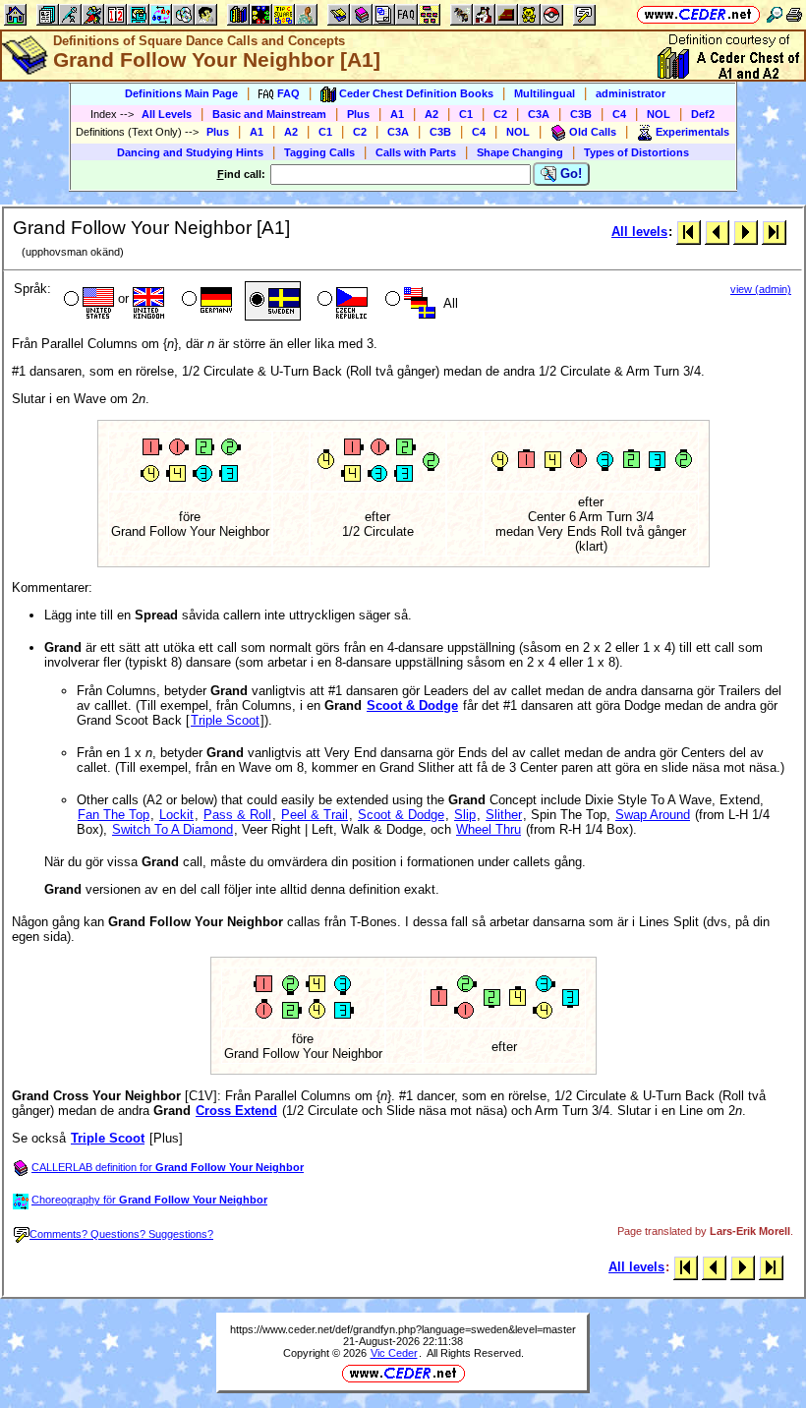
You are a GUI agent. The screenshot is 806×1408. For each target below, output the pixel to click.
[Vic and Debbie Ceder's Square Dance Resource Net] (698, 14)
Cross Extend (236, 1110)
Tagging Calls (319, 152)
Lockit (176, 814)
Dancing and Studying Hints (190, 152)
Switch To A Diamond (172, 829)
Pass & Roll (237, 814)
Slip (465, 814)
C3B (581, 114)
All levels (639, 231)
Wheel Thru (488, 829)
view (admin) (760, 289)
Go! (569, 173)
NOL (658, 114)
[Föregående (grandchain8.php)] (717, 231)
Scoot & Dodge (412, 705)
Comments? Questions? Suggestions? (121, 1234)
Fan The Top (113, 814)
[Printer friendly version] (794, 14)
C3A (538, 114)
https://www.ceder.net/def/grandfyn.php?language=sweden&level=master (403, 1329)
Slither (504, 814)
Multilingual (544, 93)
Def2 (703, 114)
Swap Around (652, 814)
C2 (500, 114)
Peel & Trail (314, 814)
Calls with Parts (415, 152)
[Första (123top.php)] (688, 231)
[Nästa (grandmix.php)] (745, 231)
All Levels (167, 114)
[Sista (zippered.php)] (774, 231)
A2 (431, 114)
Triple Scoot (225, 720)
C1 (466, 114)
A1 (397, 114)
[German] (205, 301)
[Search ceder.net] (774, 14)
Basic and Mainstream (269, 114)
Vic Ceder (394, 1353)
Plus (358, 114)
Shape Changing (520, 152)
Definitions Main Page (181, 93)
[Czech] (341, 301)
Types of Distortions (636, 152)
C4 (619, 114)
